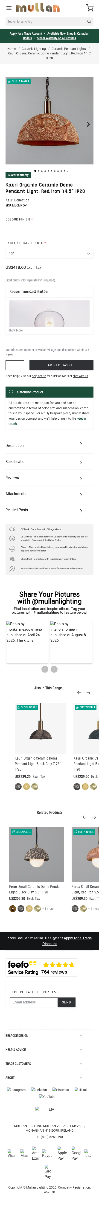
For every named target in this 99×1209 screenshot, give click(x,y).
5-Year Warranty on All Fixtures (56, 38)
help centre (39, 376)
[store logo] (38, 7)
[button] (35, 171)
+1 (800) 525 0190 (49, 1137)
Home (11, 49)
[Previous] (80, 692)
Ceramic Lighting (34, 49)
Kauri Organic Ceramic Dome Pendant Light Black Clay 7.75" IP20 (38, 763)
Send (66, 1002)
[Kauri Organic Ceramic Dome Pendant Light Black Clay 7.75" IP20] (40, 728)
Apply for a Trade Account (26, 33)
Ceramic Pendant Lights (69, 49)
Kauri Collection (17, 200)
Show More (16, 330)
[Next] (89, 692)
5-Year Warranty (18, 175)
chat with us (80, 376)
